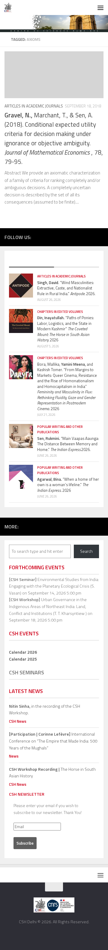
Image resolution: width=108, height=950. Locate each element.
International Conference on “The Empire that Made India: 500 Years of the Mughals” (53, 741)
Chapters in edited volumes (60, 311)
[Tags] (76, 261)
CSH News (17, 721)
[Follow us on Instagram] (82, 236)
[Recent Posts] (31, 261)
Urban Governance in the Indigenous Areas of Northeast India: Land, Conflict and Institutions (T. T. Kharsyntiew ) (48, 606)
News (14, 756)
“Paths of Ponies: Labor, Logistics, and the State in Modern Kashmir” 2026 (65, 329)
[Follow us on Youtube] (91, 236)
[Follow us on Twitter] (73, 236)
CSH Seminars (26, 672)
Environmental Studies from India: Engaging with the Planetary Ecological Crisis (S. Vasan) (54, 586)
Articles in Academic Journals (33, 106)
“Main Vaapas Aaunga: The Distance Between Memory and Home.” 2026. (68, 443)
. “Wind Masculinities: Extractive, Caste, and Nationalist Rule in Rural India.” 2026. (66, 288)
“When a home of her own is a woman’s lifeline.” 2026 (68, 484)
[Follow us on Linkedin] (100, 236)
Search (86, 551)
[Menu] (100, 7)
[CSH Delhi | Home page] (9, 7)
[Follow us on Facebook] (64, 236)
